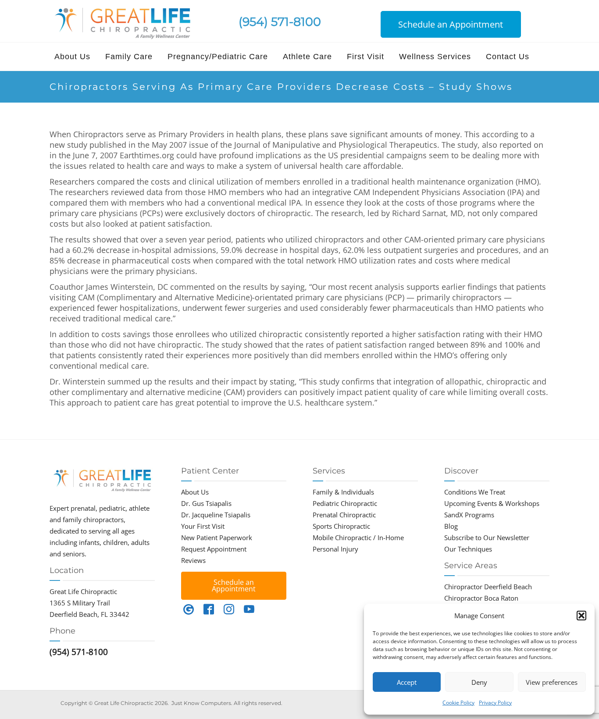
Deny (479, 682)
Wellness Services (435, 56)
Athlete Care (307, 56)
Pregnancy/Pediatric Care (218, 56)
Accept (407, 682)
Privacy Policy (495, 702)
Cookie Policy (458, 702)
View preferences (552, 682)
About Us (72, 56)
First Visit (365, 56)
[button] (581, 615)
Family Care (129, 56)
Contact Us (507, 56)
